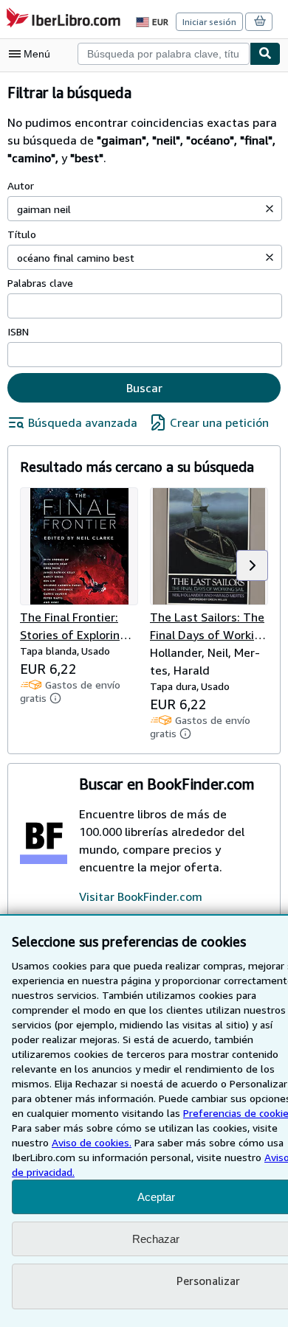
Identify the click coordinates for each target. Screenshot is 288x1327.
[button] (269, 208)
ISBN (18, 331)
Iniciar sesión (209, 21)
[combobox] (164, 54)
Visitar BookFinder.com (140, 896)
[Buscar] (265, 54)
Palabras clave (40, 282)
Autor (20, 185)
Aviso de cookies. (91, 1142)
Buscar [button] (144, 387)
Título (21, 234)
